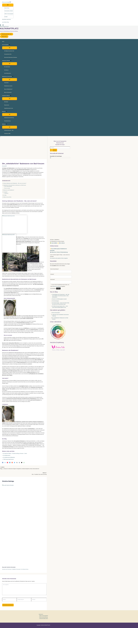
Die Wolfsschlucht (6, 455)
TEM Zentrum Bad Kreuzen (8, 459)
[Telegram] (14, 462)
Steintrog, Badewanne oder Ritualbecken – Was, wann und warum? (14, 183)
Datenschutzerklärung (57, 286)
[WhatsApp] (24, 462)
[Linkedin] (9, 462)
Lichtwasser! (6, 193)
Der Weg (4, 195)
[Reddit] (12, 462)
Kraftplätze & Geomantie (16, 569)
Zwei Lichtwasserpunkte (8, 186)
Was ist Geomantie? (56, 312)
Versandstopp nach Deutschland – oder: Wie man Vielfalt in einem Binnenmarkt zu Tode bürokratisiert (60, 296)
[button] (6, 34)
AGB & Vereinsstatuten (43, 615)
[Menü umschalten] (7, 5)
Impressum (41, 614)
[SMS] (21, 462)
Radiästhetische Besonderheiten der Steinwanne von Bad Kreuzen (14, 185)
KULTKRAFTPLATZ (9, 28)
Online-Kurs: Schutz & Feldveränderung (59, 252)
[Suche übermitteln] (51, 150)
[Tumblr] (19, 462)
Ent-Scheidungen (55, 300)
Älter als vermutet (7, 188)
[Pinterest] (7, 462)
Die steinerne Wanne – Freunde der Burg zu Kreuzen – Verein (15, 453)
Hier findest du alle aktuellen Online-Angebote (59, 258)
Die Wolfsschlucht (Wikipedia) (9, 457)
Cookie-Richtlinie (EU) (43, 618)
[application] (10, 2)
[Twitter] (5, 462)
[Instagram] (3, 25)
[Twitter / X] (16, 462)
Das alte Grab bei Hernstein (8, 567)
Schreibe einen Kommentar (6, 569)
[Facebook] (0, 25)
